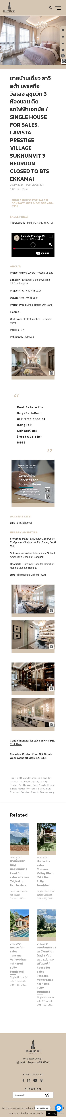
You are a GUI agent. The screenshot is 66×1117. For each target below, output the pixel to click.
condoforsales (31, 778)
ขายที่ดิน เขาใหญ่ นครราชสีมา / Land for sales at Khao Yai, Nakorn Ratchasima (19, 873)
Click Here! (16, 744)
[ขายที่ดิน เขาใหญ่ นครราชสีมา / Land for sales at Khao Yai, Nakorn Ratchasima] (19, 837)
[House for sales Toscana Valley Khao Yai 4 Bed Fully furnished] (46, 837)
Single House (47, 785)
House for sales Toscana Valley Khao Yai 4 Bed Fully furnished (45, 873)
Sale (35, 785)
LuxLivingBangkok (27, 781)
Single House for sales (23, 788)
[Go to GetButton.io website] (59, 1114)
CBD (19, 778)
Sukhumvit (44, 788)
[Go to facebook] (58, 1108)
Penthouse (25, 785)
